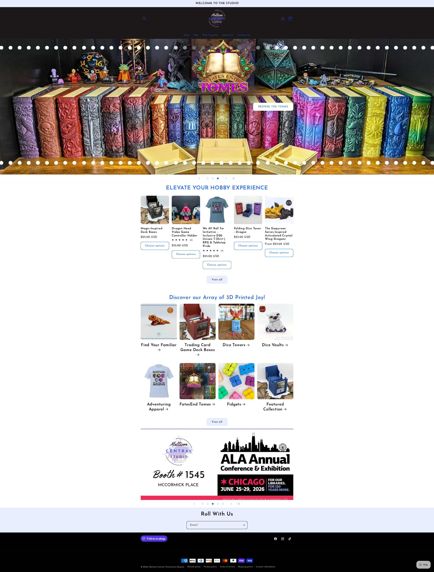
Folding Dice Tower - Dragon (247, 230)
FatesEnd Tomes (195, 404)
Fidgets (234, 404)
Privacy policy (210, 567)
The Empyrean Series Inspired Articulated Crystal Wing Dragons (279, 233)
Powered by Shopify (175, 567)
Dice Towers (234, 345)
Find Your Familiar (159, 345)
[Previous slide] (199, 178)
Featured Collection (273, 406)
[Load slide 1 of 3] (207, 178)
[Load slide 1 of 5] (202, 503)
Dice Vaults (273, 345)
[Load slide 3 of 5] (212, 503)
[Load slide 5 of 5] (222, 503)
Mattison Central (157, 567)
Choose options (155, 246)
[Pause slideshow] (234, 178)
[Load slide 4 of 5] (217, 503)
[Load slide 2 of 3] (212, 178)
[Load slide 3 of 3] (217, 178)
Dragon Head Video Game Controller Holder (184, 232)
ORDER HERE (193, 155)
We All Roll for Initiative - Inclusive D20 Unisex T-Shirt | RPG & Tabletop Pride (214, 237)
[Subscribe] (243, 525)
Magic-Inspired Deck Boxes (151, 230)
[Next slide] (226, 178)
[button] (144, 18)
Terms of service (227, 567)
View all (217, 279)
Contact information (265, 567)
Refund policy (194, 567)
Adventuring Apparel (159, 406)
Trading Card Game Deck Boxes (197, 347)
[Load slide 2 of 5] (207, 503)
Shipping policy (245, 567)
